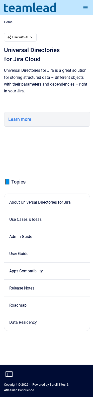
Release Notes (21, 288)
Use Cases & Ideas (25, 219)
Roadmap (18, 305)
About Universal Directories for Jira (40, 202)
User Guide (18, 253)
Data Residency (23, 322)
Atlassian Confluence (19, 390)
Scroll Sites (58, 384)
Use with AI (20, 37)
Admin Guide (20, 236)
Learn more (19, 119)
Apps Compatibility (26, 271)
